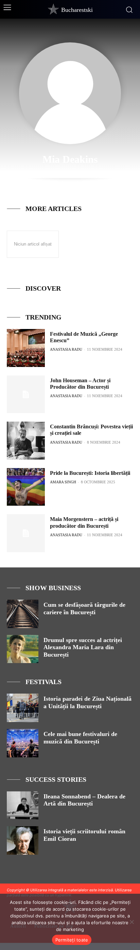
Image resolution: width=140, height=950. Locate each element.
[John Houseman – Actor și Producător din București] (26, 394)
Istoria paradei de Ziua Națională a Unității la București (87, 702)
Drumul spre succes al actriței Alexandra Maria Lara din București (82, 647)
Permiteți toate (71, 940)
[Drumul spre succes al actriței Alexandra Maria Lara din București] (22, 649)
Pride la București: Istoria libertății (90, 473)
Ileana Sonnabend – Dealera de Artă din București (84, 800)
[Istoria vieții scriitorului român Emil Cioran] (22, 840)
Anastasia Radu (66, 349)
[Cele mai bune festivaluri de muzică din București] (22, 743)
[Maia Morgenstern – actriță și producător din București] (26, 533)
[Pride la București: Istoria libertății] (26, 487)
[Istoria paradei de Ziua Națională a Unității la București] (22, 708)
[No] (131, 921)
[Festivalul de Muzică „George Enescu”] (26, 348)
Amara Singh (63, 482)
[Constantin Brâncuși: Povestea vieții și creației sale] (26, 441)
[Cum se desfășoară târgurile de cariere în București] (22, 614)
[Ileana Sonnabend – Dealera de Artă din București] (22, 805)
